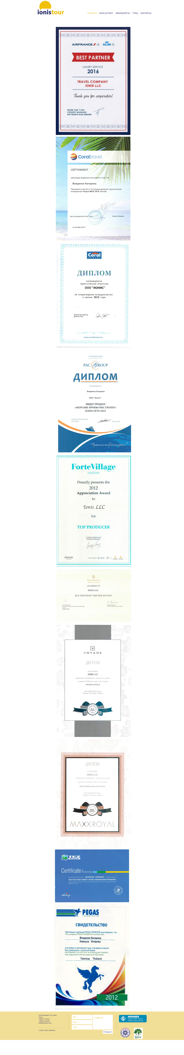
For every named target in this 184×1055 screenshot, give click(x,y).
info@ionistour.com (45, 1023)
